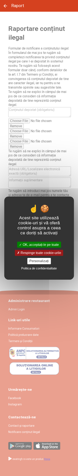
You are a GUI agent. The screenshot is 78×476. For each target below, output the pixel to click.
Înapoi (5, 6)
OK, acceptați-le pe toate (40, 244)
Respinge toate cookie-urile (40, 253)
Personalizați (39, 261)
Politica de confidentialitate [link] (39, 268)
